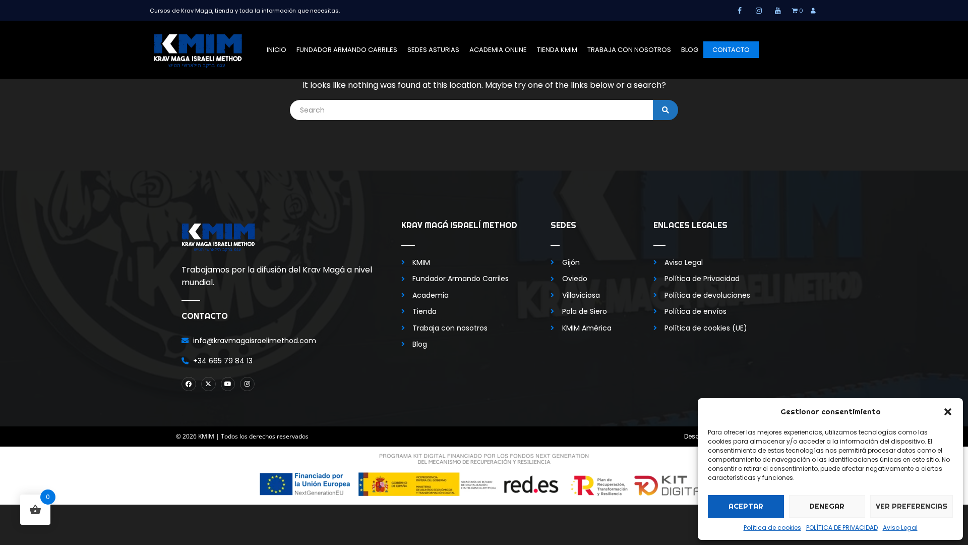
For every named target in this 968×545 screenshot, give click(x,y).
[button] (948, 412)
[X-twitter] (208, 384)
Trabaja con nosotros (629, 49)
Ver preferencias (911, 506)
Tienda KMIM (557, 49)
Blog (689, 49)
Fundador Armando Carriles (346, 49)
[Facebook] (189, 384)
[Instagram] (247, 384)
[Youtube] (228, 384)
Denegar (827, 506)
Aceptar (746, 506)
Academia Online (498, 49)
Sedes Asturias (433, 49)
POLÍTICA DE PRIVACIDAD (842, 527)
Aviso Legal (900, 527)
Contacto (731, 49)
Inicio (276, 49)
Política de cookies (772, 527)
